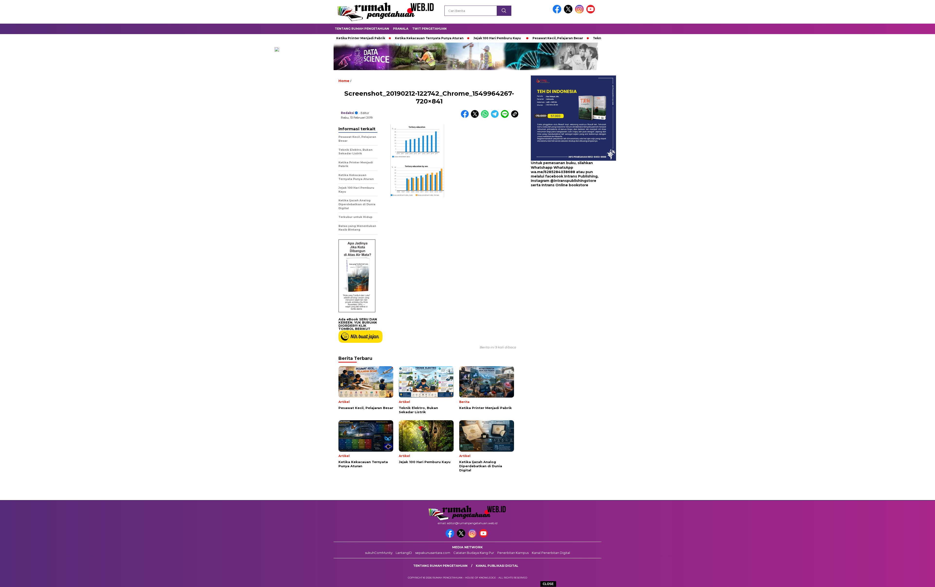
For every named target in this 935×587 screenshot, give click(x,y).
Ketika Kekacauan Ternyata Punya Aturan (397, 38)
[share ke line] (506, 117)
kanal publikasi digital (497, 566)
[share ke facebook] (466, 117)
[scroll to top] (903, 579)
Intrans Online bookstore (565, 185)
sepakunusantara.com (432, 553)
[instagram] (580, 12)
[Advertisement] (561, 226)
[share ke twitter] (476, 117)
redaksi (347, 113)
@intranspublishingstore (573, 180)
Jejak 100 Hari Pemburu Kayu (465, 38)
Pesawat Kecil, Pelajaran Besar (526, 38)
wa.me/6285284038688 (553, 172)
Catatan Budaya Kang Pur (473, 553)
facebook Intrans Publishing (571, 176)
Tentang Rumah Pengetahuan (362, 28)
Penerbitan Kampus (513, 553)
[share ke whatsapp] (486, 117)
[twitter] (569, 12)
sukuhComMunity (379, 553)
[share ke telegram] (496, 117)
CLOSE (548, 584)
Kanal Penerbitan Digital (551, 553)
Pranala (400, 28)
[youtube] (591, 12)
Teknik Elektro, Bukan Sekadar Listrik (592, 38)
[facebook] (558, 12)
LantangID (404, 553)
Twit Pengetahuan (429, 28)
